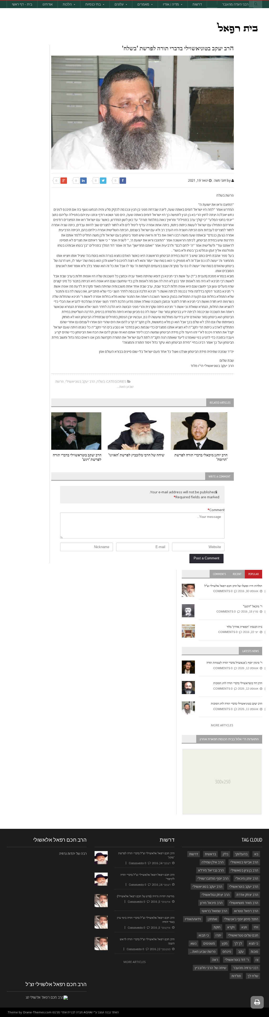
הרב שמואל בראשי (214, 910)
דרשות (197, 4)
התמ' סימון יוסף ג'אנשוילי (241, 919)
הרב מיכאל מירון (211, 902)
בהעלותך (241, 854)
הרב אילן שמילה (212, 862)
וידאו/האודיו (193, 919)
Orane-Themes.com (37, 1012)
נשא (193, 943)
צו (257, 959)
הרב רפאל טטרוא (246, 910)
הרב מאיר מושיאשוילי (243, 902)
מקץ (224, 943)
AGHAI (88, 1012)
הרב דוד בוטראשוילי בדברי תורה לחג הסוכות (237, 683)
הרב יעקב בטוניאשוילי (80, 381)
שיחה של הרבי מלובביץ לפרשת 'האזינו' (136, 454)
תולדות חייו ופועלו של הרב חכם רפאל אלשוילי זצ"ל (233, 586)
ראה (215, 959)
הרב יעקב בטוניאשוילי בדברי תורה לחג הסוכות (236, 703)
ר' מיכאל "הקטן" (252, 606)
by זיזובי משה (222, 180)
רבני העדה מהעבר (235, 4)
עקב (241, 951)
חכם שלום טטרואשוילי (243, 935)
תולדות (236, 975)
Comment (216, 509)
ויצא (244, 927)
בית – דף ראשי (22, 4)
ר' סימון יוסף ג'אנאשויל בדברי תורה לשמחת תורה (234, 662)
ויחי (256, 927)
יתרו (218, 935)
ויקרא (231, 927)
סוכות (254, 951)
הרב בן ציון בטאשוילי (244, 870)
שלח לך (253, 975)
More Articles (222, 725)
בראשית (210, 854)
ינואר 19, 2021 (198, 180)
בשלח (101, 381)
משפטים (209, 943)
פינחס (227, 951)
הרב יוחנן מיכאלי (246, 878)
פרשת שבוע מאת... (203, 951)
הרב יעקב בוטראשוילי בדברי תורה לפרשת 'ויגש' (77, 457)
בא (256, 854)
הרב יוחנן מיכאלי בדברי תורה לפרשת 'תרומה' (200, 457)
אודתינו (48, 4)
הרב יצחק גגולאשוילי (216, 894)
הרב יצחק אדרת (247, 894)
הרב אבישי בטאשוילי (244, 862)
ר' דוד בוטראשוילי (237, 959)
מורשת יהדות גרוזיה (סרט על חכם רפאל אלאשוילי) (145, 896)
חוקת (217, 927)
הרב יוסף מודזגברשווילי (213, 878)
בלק (225, 854)
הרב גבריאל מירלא (211, 870)
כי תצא (253, 943)
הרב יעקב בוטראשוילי (243, 886)
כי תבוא (204, 935)
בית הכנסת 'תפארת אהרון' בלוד (244, 627)
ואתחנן (212, 919)
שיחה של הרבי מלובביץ (210, 967)
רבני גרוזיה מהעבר (245, 967)
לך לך (238, 943)
